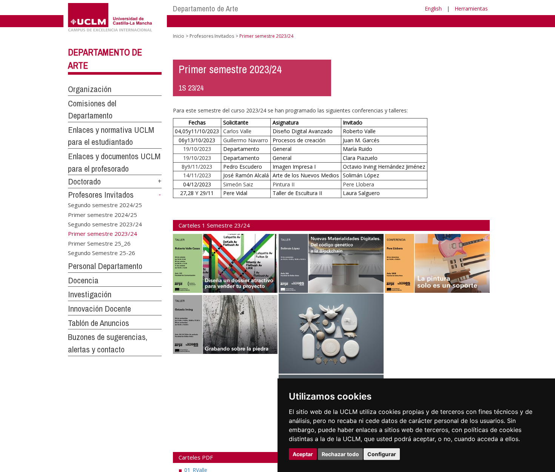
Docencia (83, 280)
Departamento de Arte (205, 8)
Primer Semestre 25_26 (99, 243)
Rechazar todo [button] (340, 454)
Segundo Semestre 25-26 (101, 253)
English (433, 8)
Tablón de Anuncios (98, 323)
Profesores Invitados (101, 194)
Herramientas (471, 8)
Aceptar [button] (303, 454)
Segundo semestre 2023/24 (105, 224)
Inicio (178, 36)
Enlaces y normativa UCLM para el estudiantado (111, 136)
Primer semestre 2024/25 (102, 214)
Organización (89, 89)
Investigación (89, 294)
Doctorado (84, 181)
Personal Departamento (105, 266)
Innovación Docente (99, 308)
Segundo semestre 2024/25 (105, 205)
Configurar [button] (381, 454)
